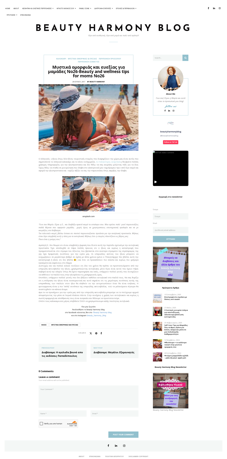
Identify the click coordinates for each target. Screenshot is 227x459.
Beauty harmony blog (102, 312)
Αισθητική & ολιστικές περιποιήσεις (37, 8)
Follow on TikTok (170, 142)
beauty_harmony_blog (96, 315)
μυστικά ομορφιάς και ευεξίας (64, 325)
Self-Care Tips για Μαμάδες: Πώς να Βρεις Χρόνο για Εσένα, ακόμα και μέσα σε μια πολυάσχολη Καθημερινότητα (176, 329)
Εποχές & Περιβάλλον (125, 8)
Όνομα (155, 209)
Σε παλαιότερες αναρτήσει (108, 161)
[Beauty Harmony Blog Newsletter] (170, 390)
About (16, 8)
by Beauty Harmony (96, 82)
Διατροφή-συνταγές (102, 8)
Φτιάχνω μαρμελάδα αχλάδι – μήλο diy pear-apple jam (176, 357)
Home (7, 8)
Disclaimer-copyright (138, 456)
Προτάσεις (11, 15)
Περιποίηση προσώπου (110, 59)
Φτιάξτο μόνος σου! (65, 8)
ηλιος (44, 325)
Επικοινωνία (25, 15)
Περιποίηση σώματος (88, 62)
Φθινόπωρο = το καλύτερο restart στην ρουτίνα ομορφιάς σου (175, 344)
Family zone (84, 8)
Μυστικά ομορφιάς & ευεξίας (82, 59)
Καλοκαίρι (61, 59)
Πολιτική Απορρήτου (114, 456)
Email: (155, 223)
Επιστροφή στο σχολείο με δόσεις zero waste (175, 298)
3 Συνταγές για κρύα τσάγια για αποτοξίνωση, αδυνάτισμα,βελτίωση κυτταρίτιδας (176, 313)
